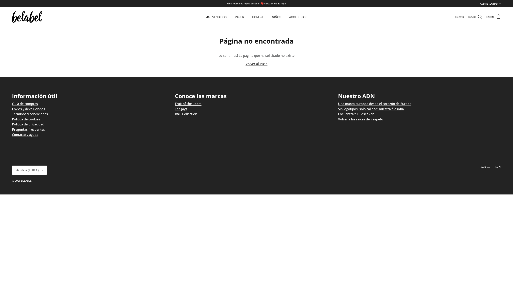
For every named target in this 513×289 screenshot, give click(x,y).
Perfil (498, 167)
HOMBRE (258, 17)
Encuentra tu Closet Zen (356, 114)
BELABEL (26, 180)
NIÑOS (276, 17)
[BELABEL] (27, 17)
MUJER (239, 17)
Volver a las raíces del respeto (360, 119)
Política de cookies (26, 119)
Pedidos (485, 167)
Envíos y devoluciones (28, 109)
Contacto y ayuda (25, 134)
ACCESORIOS (298, 17)
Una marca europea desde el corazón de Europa (374, 104)
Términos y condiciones (30, 114)
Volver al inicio (257, 64)
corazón (269, 3)
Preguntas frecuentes (28, 129)
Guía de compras (25, 104)
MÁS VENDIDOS (216, 17)
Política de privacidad (28, 124)
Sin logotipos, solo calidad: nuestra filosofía (371, 109)
